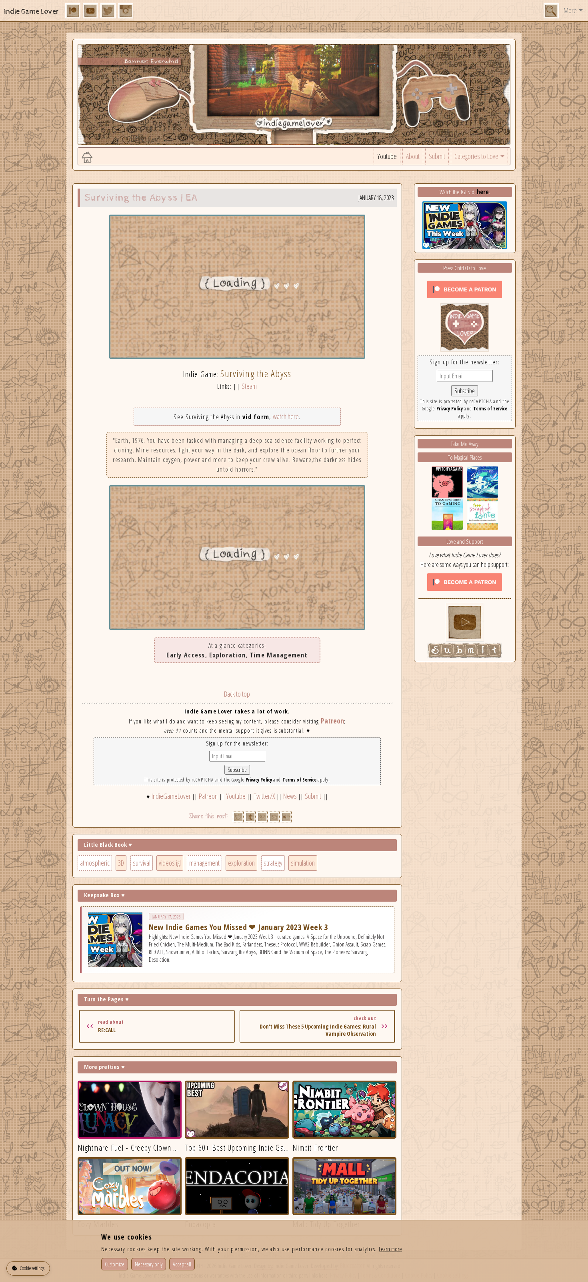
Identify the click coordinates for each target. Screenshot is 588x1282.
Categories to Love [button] (476, 156)
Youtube (387, 156)
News (290, 796)
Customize (114, 1264)
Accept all (182, 1264)
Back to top (237, 694)
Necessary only (148, 1264)
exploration (241, 863)
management (204, 863)
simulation (303, 863)
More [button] (570, 10)
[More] (286, 817)
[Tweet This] (238, 817)
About (413, 156)
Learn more (390, 1249)
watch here (286, 416)
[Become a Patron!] (464, 288)
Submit (437, 156)
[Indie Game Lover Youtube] (465, 326)
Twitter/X (264, 796)
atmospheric (95, 863)
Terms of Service (299, 779)
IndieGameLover (171, 796)
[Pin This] (262, 817)
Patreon (332, 720)
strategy (273, 863)
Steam (249, 386)
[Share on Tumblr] (250, 817)
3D (121, 863)
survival (141, 863)
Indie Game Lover (31, 11)
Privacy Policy (259, 779)
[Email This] (274, 817)
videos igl (170, 863)
